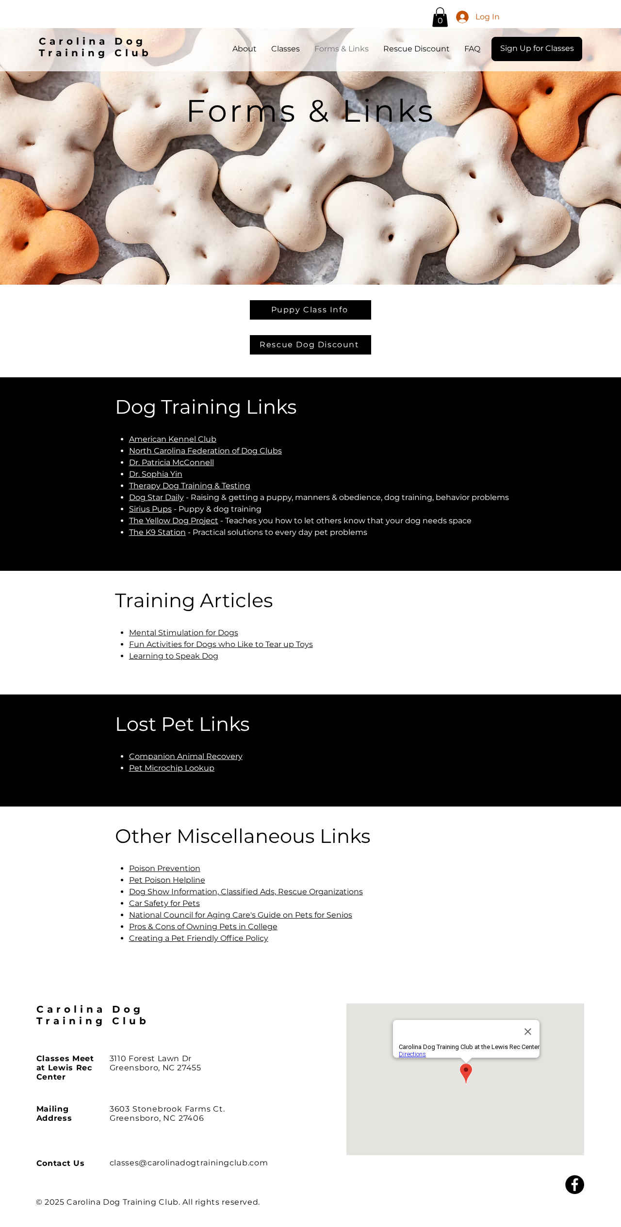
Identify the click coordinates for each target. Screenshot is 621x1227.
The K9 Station (157, 532)
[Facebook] (574, 1184)
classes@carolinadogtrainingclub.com (189, 1162)
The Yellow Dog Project (173, 520)
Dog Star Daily (156, 497)
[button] (440, 17)
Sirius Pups (150, 509)
